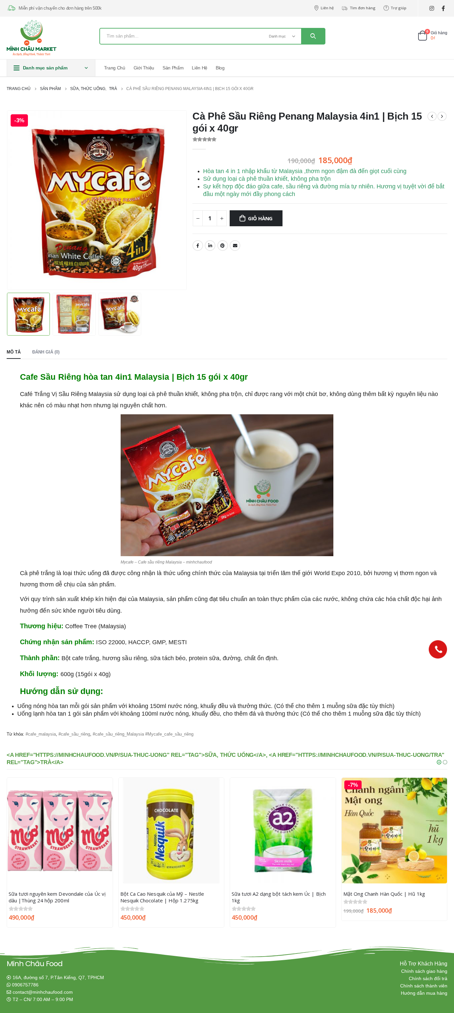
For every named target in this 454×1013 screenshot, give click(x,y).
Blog (220, 67)
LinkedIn (210, 245)
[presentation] (8, 200)
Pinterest (222, 245)
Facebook (197, 245)
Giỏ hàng (260, 218)
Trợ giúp (398, 7)
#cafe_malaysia (41, 734)
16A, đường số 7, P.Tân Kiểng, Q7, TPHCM (58, 977)
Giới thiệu (144, 67)
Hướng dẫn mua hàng (424, 993)
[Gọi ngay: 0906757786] (438, 649)
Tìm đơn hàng (363, 7)
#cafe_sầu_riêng (74, 734)
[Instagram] (431, 8)
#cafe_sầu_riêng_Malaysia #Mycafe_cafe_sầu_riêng (143, 734)
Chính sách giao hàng (424, 971)
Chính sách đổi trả (428, 978)
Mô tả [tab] (14, 352)
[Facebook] (443, 8)
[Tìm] (313, 36)
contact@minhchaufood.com (43, 992)
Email (235, 245)
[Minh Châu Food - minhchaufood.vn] (32, 38)
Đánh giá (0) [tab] (45, 352)
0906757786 (25, 984)
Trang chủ (114, 67)
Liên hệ (327, 7)
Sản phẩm (173, 67)
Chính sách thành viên (423, 985)
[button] (439, 762)
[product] (60, 830)
